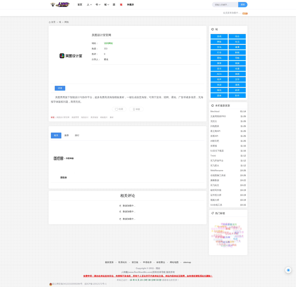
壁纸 (219, 58)
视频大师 (214, 200)
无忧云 (213, 121)
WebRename (216, 170)
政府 (237, 90)
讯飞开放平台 (216, 160)
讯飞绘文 (214, 185)
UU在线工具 (216, 205)
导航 (237, 58)
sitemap (187, 262)
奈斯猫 (213, 146)
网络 (66, 22)
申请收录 (147, 262)
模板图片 (104, 117)
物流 (219, 90)
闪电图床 (214, 126)
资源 (219, 85)
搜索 (243, 4)
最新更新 (109, 262)
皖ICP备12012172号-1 (96, 284)
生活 (237, 41)
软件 (237, 95)
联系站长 (122, 262)
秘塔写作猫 (215, 190)
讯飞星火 (214, 165)
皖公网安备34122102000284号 (67, 284)
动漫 (237, 68)
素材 (111, 117)
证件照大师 (215, 195)
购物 (237, 52)
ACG (219, 74)
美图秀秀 (75, 117)
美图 (237, 74)
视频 (237, 63)
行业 (219, 52)
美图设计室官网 (62, 117)
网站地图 (174, 262)
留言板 (135, 262)
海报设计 (84, 117)
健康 (237, 47)
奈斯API (214, 136)
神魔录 (130, 4)
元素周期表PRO (218, 116)
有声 (219, 79)
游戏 (219, 36)
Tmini (213, 155)
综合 (237, 36)
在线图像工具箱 (218, 175)
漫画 (237, 85)
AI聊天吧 (214, 141)
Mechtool (214, 111)
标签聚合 (160, 262)
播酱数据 (214, 180)
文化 (219, 47)
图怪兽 (63, 177)
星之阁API (215, 131)
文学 (237, 79)
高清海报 (94, 117)
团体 (219, 95)
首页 (80, 4)
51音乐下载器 (217, 150)
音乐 (219, 68)
